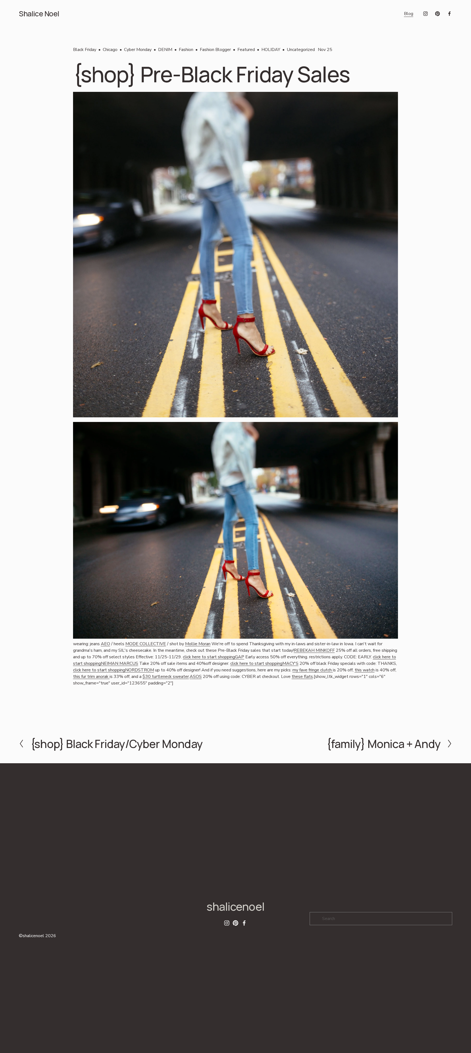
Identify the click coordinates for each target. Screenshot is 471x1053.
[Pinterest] (437, 13)
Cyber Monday (138, 50)
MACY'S (290, 663)
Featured (246, 50)
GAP (239, 657)
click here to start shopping (209, 657)
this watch (365, 670)
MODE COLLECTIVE (145, 644)
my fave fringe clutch (312, 670)
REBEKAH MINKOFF (314, 650)
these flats (302, 677)
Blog (408, 14)
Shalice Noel (39, 14)
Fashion (186, 50)
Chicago (110, 50)
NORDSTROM (139, 670)
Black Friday (84, 50)
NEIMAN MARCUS (119, 663)
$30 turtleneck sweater (166, 677)
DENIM (165, 50)
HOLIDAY (270, 50)
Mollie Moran (197, 644)
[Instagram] (425, 13)
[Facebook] (449, 13)
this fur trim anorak (91, 677)
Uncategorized (301, 50)
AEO (105, 644)
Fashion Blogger (215, 50)
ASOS (196, 677)
